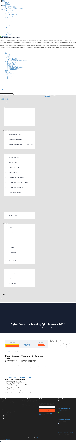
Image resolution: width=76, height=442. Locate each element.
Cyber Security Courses (10, 6)
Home (6, 52)
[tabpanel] (26, 375)
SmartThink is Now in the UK (64, 408)
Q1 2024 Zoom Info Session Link (18, 377)
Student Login (8, 25)
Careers (6, 3)
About (3, 1)
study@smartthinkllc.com (8, 95)
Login (6, 24)
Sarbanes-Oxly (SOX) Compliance (12, 14)
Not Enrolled (12, 344)
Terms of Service (44, 437)
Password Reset (8, 30)
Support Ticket (8, 34)
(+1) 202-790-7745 (7, 96)
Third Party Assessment (10, 17)
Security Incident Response (10, 16)
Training (4, 18)
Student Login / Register (51, 95)
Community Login (8, 21)
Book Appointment (9, 33)
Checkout (9, 29)
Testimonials (7, 4)
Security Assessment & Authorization (12, 15)
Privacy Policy (37, 437)
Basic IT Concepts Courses (10, 7)
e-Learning (4, 5)
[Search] (13, 94)
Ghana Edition (57, 437)
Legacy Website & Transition (64, 419)
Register (6, 26)
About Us (7, 2)
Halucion (8, 439)
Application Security (9, 10)
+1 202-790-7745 (26, 410)
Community (4, 20)
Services (4, 9)
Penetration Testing (9, 12)
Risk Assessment (8, 13)
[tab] (8, 351)
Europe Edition (51, 437)
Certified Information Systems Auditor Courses (15, 8)
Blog (3, 19)
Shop (6, 27)
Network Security (8, 11)
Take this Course (41, 345)
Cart (8, 28)
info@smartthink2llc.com (27, 411)
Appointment (47, 96)
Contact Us (7, 32)
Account (4, 23)
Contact (4, 31)
